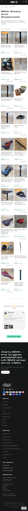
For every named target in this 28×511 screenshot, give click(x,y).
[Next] (15, 332)
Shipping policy (22, 505)
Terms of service (14, 505)
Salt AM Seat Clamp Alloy (20, 230)
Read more (6, 323)
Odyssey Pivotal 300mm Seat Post (6, 46)
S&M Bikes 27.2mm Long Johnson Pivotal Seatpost (19, 154)
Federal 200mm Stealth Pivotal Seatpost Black (19, 284)
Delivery (5, 422)
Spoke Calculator (7, 437)
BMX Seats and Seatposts (9, 6)
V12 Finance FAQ (7, 454)
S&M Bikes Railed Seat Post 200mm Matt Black (19, 180)
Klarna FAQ (5, 451)
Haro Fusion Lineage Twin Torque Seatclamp (7, 257)
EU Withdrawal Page (8, 470)
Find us (4, 419)
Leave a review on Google (14, 336)
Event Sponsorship (7, 442)
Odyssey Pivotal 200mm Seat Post (19, 46)
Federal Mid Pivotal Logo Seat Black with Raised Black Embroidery (7, 231)
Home (2, 6)
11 (19, 298)
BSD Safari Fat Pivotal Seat (18, 99)
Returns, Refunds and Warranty (10, 445)
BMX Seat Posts (11, 21)
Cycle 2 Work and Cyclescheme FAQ (11, 448)
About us (5, 372)
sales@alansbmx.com (8, 467)
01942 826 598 (6, 465)
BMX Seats (4, 21)
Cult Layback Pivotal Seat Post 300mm (7, 99)
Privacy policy (7, 505)
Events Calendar (7, 439)
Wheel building (6, 413)
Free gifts (5, 425)
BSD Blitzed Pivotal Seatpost (20, 73)
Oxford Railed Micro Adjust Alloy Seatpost (20, 256)
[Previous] (12, 332)
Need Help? (5, 405)
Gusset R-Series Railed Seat (5, 283)
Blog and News (6, 434)
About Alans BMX (7, 407)
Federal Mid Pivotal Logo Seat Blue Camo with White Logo (7, 180)
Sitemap (5, 457)
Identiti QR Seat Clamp (19, 126)
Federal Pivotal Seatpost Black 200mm (5, 127)
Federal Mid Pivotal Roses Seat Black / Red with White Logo (7, 154)
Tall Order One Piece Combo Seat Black (7, 203)
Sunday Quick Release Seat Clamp (20, 203)
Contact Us (5, 402)
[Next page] (22, 298)
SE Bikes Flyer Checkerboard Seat (6, 73)
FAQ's (4, 410)
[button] (1, 1)
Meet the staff (6, 416)
